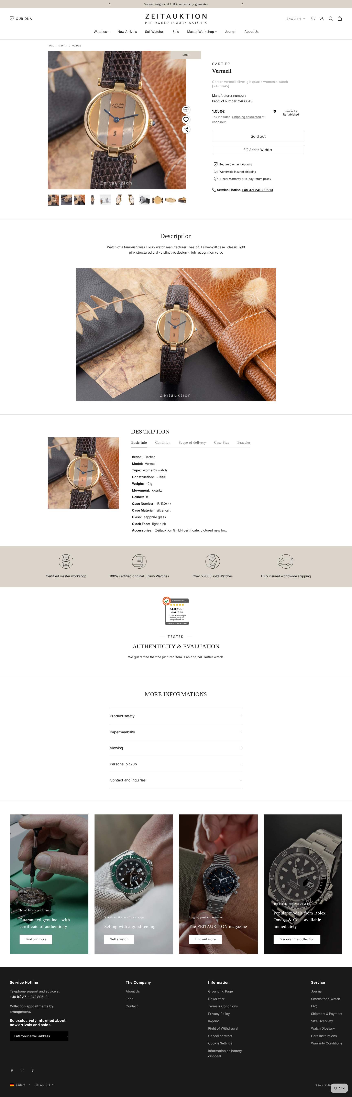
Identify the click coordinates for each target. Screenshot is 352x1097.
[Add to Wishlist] (186, 119)
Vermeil (76, 45)
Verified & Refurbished (291, 113)
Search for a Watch (325, 999)
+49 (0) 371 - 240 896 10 (28, 997)
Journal (230, 32)
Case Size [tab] (221, 442)
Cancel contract (220, 1036)
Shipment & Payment (326, 1014)
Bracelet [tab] (243, 442)
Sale (176, 32)
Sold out (258, 136)
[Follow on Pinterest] (33, 1070)
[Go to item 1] (53, 200)
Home (51, 45)
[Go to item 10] (170, 200)
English (293, 18)
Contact (132, 1006)
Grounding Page (220, 991)
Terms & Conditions (223, 1006)
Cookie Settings (220, 1043)
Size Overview (322, 1021)
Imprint (213, 1021)
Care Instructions (324, 1036)
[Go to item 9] (157, 200)
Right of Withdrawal (223, 1028)
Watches (100, 32)
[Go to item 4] (92, 200)
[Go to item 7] (131, 200)
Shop (61, 45)
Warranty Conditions (326, 1043)
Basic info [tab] (139, 442)
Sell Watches (154, 32)
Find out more (35, 939)
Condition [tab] (162, 442)
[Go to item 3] (79, 200)
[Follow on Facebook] (12, 1070)
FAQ (314, 1006)
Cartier (221, 64)
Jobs (129, 999)
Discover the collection (297, 939)
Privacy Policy (219, 1014)
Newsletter (216, 999)
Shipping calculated (246, 117)
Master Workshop (200, 32)
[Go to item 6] (118, 200)
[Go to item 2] (66, 200)
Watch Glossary (323, 1028)
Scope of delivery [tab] (192, 442)
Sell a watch (119, 939)
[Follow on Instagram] (22, 1070)
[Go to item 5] (105, 200)
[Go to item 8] (144, 200)
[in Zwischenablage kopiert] (186, 129)
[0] (313, 19)
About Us (251, 32)
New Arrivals (127, 32)
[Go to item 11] (183, 200)
